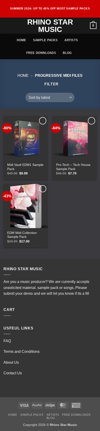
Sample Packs (45, 40)
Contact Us (12, 373)
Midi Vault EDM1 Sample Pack (25, 167)
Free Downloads (41, 53)
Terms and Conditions (21, 351)
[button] (6, 25)
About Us (11, 362)
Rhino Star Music (50, 25)
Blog (67, 53)
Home (21, 40)
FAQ (7, 341)
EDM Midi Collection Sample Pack (22, 235)
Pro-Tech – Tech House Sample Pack (73, 167)
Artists (71, 40)
